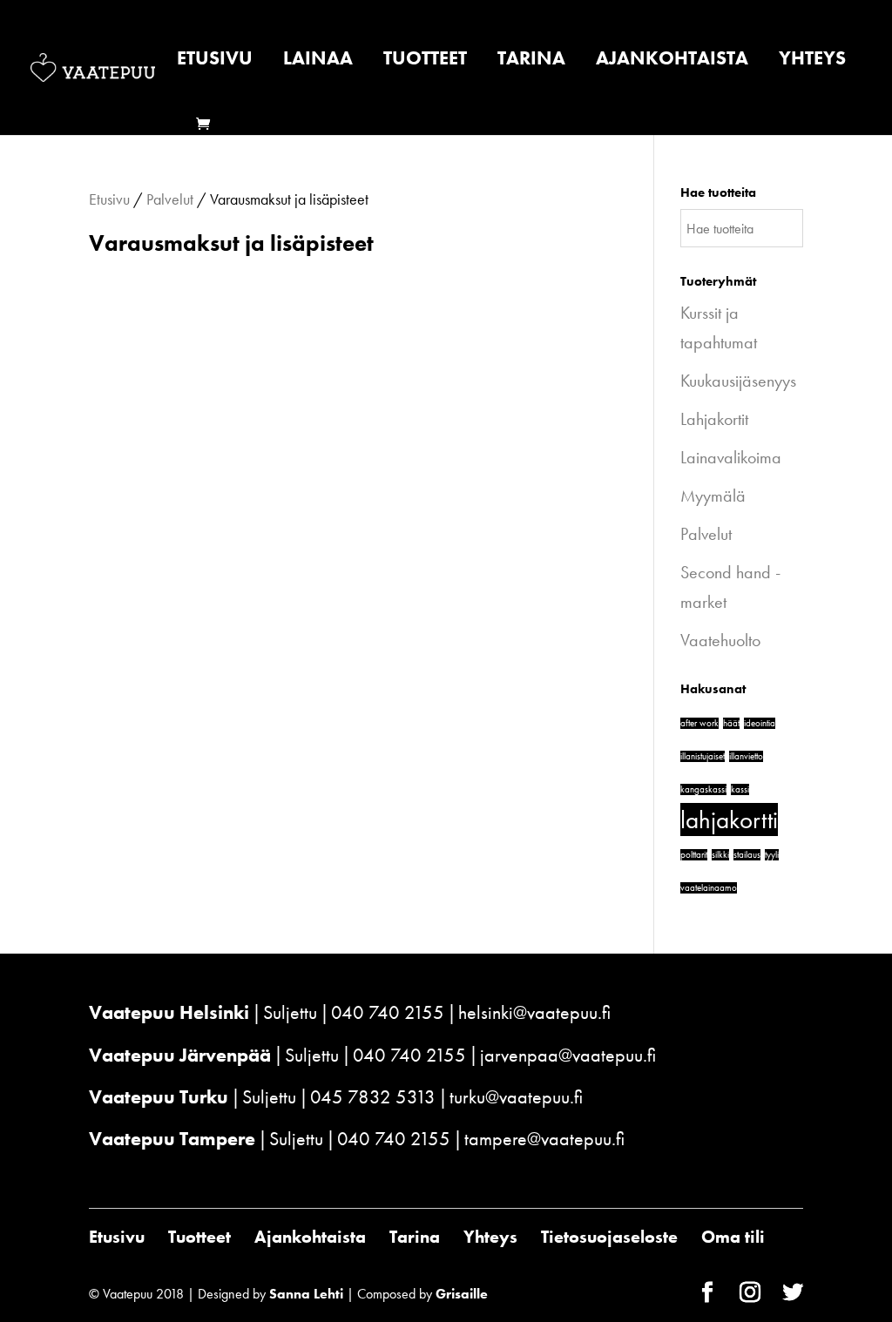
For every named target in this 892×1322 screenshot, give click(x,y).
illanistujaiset (702, 756)
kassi (740, 789)
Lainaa (318, 61)
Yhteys (812, 61)
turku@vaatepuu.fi (516, 1097)
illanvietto (746, 756)
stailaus (746, 854)
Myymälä (713, 495)
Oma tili (733, 1236)
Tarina (531, 61)
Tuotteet (425, 61)
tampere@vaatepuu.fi (544, 1138)
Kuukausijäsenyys (738, 380)
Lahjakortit (714, 419)
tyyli (772, 854)
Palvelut (169, 199)
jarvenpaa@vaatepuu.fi (568, 1055)
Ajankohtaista (672, 61)
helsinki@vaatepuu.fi (534, 1012)
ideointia (759, 723)
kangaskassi (703, 789)
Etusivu (215, 61)
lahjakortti (729, 819)
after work (699, 723)
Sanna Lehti (306, 1294)
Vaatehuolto (720, 640)
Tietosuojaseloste (609, 1236)
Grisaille (462, 1294)
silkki (720, 854)
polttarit (693, 854)
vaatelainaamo (708, 888)
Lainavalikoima (730, 457)
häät (731, 723)
